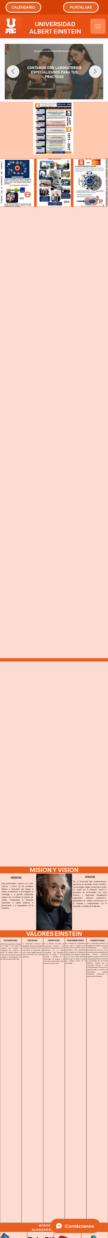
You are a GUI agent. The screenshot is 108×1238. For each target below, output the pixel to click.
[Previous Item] (13, 71)
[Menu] (97, 26)
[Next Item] (95, 71)
